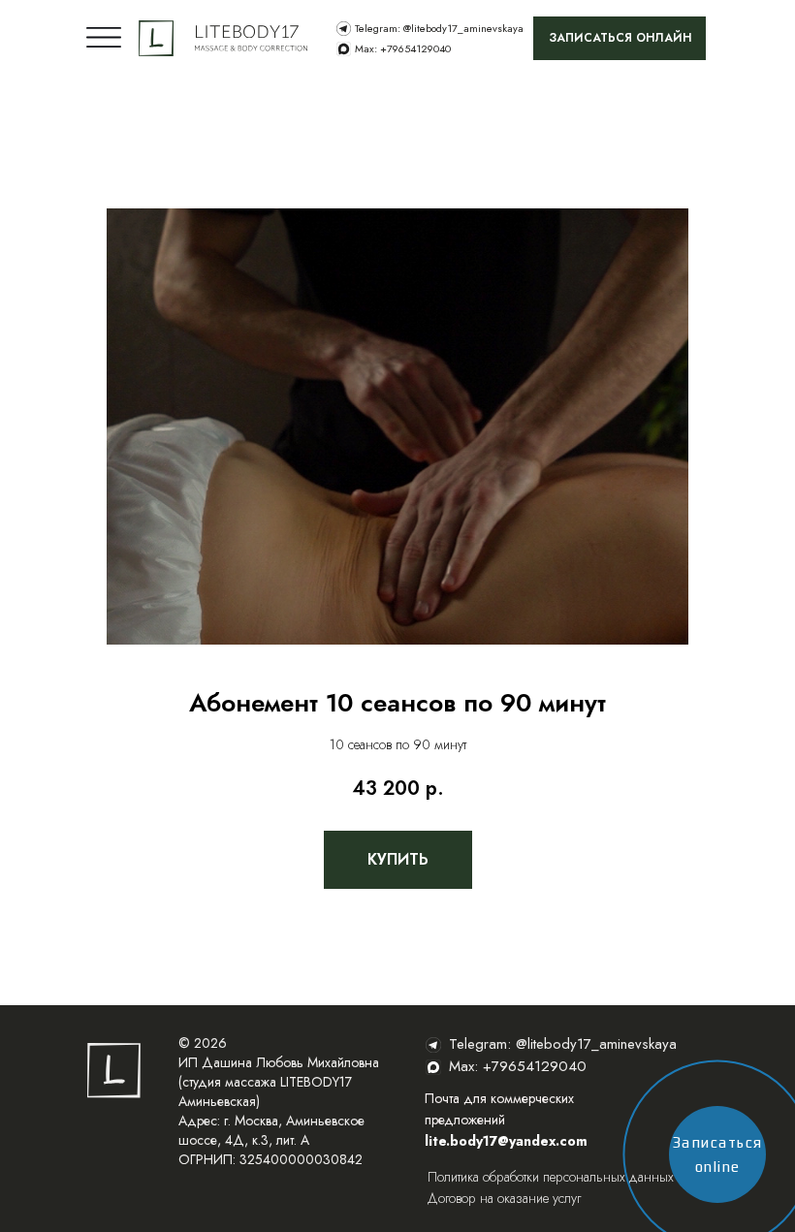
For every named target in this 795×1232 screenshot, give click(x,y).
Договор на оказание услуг (504, 1198)
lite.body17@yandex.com (506, 1141)
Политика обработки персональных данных (551, 1176)
